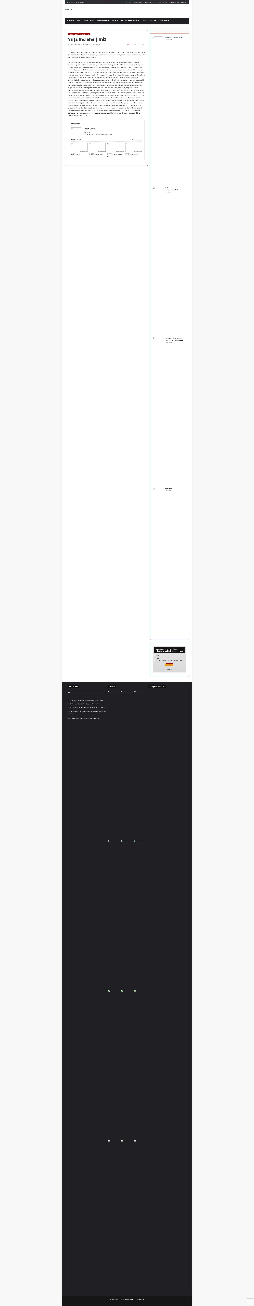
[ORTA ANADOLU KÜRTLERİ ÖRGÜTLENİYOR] (114, 1064)
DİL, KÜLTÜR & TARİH (132, 21)
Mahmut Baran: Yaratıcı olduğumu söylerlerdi (173, 189)
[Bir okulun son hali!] (166, 708)
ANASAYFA (70, 21)
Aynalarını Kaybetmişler (173, 37)
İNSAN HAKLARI (117, 21)
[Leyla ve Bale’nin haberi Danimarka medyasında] (158, 411)
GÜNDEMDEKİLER (103, 21)
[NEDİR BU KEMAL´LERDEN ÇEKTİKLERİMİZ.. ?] (114, 1214)
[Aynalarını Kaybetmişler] (158, 110)
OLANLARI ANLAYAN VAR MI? (114, 155)
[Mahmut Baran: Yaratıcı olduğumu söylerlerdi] (158, 261)
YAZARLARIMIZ (163, 21)
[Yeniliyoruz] (140, 1214)
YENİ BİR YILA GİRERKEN (96, 154)
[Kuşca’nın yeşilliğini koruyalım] (154, 696)
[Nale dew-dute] (154, 708)
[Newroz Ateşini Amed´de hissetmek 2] (140, 764)
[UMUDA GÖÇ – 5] (127, 993)
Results (169, 669)
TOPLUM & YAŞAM (149, 21)
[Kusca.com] (69, 9)
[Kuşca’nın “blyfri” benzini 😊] (166, 696)
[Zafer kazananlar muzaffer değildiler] (114, 914)
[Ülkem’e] (127, 764)
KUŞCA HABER (89, 21)
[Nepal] (140, 914)
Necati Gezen (73, 34)
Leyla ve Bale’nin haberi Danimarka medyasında (174, 339)
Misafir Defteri (162, 2)
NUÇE (79, 21)
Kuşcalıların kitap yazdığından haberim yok (169, 660)
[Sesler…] (127, 1214)
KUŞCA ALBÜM (138, 2)
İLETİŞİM (184, 2)
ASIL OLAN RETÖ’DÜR (131, 154)
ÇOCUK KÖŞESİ (150, 2)
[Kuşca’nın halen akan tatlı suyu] (178, 696)
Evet (157, 655)
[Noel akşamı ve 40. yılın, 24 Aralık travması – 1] (127, 843)
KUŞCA (128, 2)
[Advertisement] (148, 10)
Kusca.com (140, 1299)
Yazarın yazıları (137, 140)
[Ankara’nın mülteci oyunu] (140, 1064)
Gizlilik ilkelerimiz (174, 2)
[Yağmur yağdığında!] (178, 708)
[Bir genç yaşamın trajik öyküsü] (114, 764)
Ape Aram (168, 489)
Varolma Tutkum (75, 154)
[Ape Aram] (158, 562)
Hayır (157, 658)
